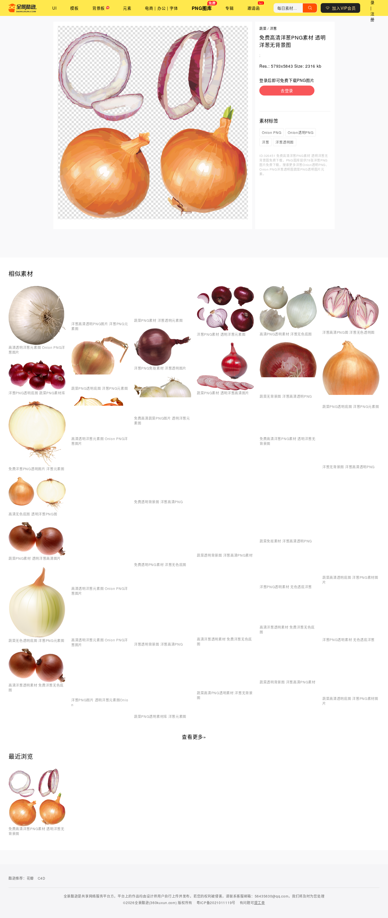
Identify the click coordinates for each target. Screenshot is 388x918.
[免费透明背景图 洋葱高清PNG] (162, 497)
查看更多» (194, 736)
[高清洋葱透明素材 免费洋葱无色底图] (37, 681)
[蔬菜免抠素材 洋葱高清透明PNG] (288, 537)
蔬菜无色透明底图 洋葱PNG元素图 (36, 640)
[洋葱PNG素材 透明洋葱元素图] (225, 330)
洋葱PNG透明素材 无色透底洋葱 (286, 586)
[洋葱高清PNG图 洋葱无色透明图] (350, 328)
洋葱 (273, 28)
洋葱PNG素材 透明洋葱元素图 (221, 334)
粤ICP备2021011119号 (216, 902)
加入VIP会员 (344, 8)
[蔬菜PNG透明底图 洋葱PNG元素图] (99, 384)
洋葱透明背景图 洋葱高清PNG (158, 644)
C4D (41, 878)
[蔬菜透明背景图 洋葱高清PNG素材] (225, 551)
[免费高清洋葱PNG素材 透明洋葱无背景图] (288, 434)
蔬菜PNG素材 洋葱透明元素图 (158, 320)
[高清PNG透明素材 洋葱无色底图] (288, 330)
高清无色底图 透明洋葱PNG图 (33, 513)
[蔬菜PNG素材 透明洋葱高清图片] (37, 554)
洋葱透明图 (285, 142)
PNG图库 (202, 8)
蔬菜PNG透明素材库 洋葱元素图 (160, 716)
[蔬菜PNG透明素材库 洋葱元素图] (162, 712)
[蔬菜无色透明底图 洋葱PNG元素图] (37, 636)
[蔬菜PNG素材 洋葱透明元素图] (162, 316)
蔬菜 (262, 28)
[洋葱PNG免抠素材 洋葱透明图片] (162, 364)
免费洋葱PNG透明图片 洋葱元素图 (36, 468)
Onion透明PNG (300, 132)
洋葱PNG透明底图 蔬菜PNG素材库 (37, 392)
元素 (127, 8)
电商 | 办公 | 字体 (161, 8)
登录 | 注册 (372, 8)
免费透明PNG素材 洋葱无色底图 (160, 564)
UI (54, 8)
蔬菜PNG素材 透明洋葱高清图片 (35, 558)
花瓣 (30, 878)
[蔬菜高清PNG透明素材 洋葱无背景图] (225, 688)
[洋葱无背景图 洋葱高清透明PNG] (350, 462)
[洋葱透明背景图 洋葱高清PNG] (162, 640)
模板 (74, 8)
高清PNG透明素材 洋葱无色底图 (286, 333)
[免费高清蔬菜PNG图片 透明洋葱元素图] (162, 414)
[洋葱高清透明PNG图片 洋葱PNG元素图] (99, 319)
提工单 (259, 902)
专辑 (229, 8)
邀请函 (253, 8)
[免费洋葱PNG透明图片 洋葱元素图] (37, 464)
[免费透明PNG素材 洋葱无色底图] (162, 560)
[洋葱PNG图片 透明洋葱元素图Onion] (99, 696)
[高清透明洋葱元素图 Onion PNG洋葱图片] (37, 343)
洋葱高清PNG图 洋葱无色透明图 (348, 332)
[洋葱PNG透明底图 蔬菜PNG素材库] (37, 388)
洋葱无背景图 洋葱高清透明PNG (348, 466)
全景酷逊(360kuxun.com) (156, 902)
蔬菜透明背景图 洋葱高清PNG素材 (225, 555)
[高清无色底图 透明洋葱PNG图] (37, 510)
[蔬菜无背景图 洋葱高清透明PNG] (288, 392)
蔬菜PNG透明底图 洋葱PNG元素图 (99, 388)
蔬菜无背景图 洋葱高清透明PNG (286, 396)
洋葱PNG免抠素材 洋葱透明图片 (160, 368)
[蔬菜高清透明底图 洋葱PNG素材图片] (350, 573)
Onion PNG (271, 132)
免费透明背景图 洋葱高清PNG (158, 501)
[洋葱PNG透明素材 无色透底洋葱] (288, 582)
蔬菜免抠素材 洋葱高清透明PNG (286, 540)
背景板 (98, 8)
